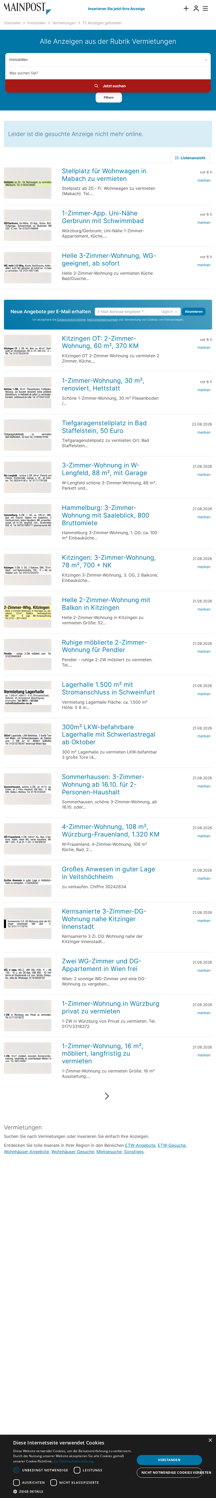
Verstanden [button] (169, 1460)
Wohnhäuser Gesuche (72, 1151)
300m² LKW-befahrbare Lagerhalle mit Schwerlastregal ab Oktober (108, 734)
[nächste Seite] (107, 1096)
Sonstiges (134, 1151)
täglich (167, 311)
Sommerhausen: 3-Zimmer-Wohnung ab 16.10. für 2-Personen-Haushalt (103, 784)
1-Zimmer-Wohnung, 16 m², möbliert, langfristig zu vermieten (102, 1053)
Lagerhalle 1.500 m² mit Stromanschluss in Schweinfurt (108, 688)
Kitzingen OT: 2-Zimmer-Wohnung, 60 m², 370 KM (100, 342)
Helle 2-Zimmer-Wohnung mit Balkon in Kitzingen (106, 603)
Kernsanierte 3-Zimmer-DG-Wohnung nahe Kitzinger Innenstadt (104, 918)
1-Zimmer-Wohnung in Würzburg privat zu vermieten (110, 1007)
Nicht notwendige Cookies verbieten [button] (171, 1472)
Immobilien (18, 59)
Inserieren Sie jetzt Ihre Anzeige (116, 8)
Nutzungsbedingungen (102, 319)
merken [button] (204, 180)
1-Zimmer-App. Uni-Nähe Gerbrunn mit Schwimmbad (103, 217)
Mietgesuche (109, 1151)
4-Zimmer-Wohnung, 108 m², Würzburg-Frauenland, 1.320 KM (110, 830)
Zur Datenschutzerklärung (73, 1461)
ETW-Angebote (140, 1145)
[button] (109, 98)
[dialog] (108, 1466)
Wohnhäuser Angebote (26, 1151)
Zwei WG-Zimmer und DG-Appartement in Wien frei (101, 965)
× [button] (210, 1440)
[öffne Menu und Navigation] (203, 8)
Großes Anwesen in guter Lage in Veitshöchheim (108, 873)
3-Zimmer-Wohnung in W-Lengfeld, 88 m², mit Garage (104, 469)
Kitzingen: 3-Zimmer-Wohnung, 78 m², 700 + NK (109, 561)
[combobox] (108, 72)
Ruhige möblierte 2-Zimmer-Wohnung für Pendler (104, 646)
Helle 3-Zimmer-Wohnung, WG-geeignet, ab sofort (109, 259)
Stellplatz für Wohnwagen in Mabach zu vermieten (104, 174)
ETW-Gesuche (172, 1145)
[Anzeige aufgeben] (185, 8)
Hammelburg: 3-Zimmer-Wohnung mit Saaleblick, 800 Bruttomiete (105, 515)
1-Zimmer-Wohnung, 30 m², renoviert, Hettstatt (103, 384)
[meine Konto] (196, 8)
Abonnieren (194, 311)
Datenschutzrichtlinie (71, 319)
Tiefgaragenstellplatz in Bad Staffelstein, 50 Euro (104, 426)
